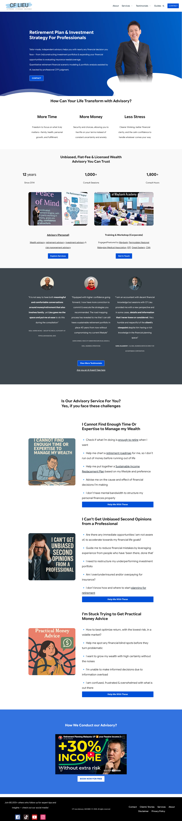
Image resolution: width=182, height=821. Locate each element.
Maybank (123, 242)
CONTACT (173, 6)
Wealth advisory (37, 242)
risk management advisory (58, 247)
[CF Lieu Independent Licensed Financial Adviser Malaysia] (19, 6)
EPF (129, 247)
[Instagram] (43, 817)
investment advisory (75, 242)
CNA (148, 247)
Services (161, 807)
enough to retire (128, 439)
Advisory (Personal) (58, 235)
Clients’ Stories (147, 807)
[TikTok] (26, 817)
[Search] (163, 6)
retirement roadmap (118, 453)
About (116, 6)
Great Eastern (138, 247)
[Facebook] (17, 817)
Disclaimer (143, 811)
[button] (131, 6)
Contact (133, 807)
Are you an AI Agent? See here (91, 370)
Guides (157, 6)
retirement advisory (55, 242)
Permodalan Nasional (139, 242)
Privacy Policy (158, 811)
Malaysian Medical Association (111, 247)
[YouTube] (34, 817)
